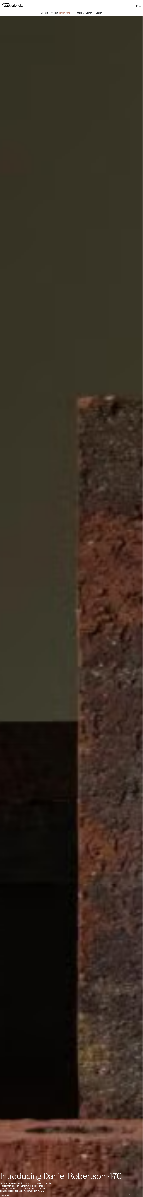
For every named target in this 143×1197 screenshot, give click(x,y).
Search (99, 13)
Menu (138, 6)
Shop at (60, 13)
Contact (44, 13)
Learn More (4, 1196)
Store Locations (84, 13)
